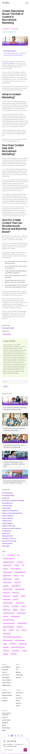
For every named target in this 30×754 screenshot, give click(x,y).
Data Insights (6, 546)
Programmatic (19, 675)
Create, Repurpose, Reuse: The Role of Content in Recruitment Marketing (14, 54)
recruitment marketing (8, 63)
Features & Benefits (7, 695)
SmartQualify (5, 669)
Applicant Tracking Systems (10, 510)
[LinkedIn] (12, 735)
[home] (6, 2)
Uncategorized (6, 531)
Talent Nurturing (6, 521)
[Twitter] (18, 735)
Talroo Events (5, 675)
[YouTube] (21, 735)
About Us (18, 695)
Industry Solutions (6, 682)
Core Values (19, 698)
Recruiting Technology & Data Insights (13, 500)
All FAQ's (4, 730)
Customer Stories (6, 720)
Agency (18, 667)
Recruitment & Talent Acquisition (11, 528)
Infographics (5, 722)
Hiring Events (6, 533)
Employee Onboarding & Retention (12, 513)
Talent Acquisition (7, 543)
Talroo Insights (5, 677)
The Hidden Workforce (8, 538)
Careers (18, 700)
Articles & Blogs (6, 728)
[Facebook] (9, 735)
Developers (5, 700)
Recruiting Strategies (9, 51)
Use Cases (4, 698)
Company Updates (7, 523)
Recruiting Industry (7, 493)
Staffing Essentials (7, 536)
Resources (4, 717)
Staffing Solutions (6, 685)
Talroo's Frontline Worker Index (6, 714)
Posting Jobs (6, 498)
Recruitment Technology (9, 541)
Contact (18, 705)
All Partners (18, 677)
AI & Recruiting (6, 508)
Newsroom (18, 703)
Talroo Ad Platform (6, 680)
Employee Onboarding (8, 526)
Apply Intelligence (6, 667)
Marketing (18, 672)
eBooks (4, 725)
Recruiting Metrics (7, 503)
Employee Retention (8, 515)
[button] (27, 3)
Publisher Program (6, 692)
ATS (17, 669)
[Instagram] (15, 735)
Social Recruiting (7, 505)
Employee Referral (7, 518)
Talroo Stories (19, 692)
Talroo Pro (4, 672)
